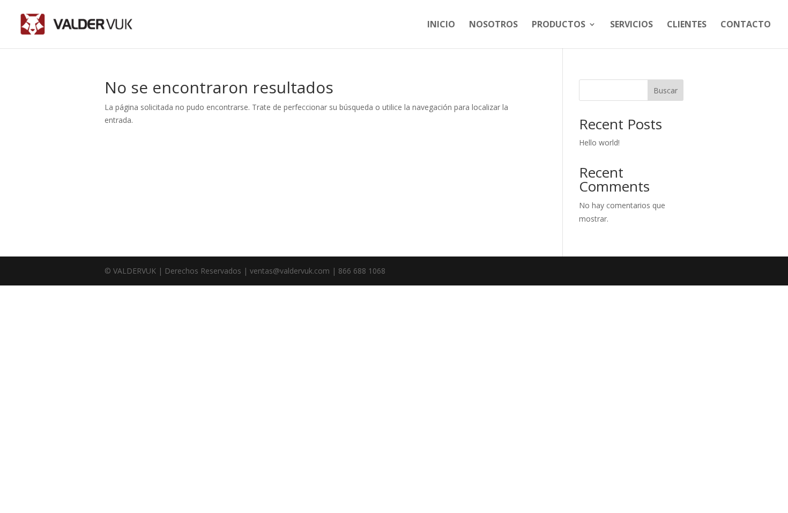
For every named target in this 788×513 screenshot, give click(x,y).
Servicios (631, 25)
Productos (558, 25)
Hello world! (599, 142)
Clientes (687, 25)
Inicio (441, 25)
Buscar (665, 90)
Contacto (745, 25)
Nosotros (493, 25)
